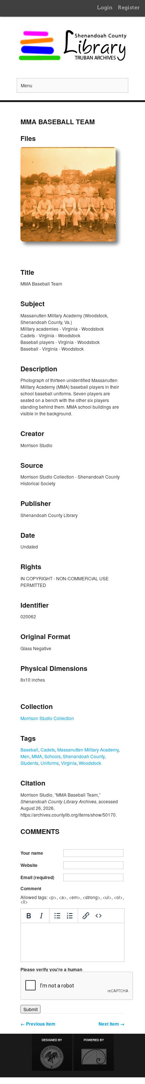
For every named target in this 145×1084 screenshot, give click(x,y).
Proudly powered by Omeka (94, 1052)
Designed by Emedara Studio (52, 1052)
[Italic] (41, 915)
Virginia (69, 763)
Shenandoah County (83, 756)
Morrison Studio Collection (47, 718)
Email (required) (37, 877)
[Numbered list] (70, 915)
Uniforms (50, 763)
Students (29, 763)
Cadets (48, 749)
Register (129, 7)
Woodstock (90, 763)
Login (105, 7)
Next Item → (112, 1023)
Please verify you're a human (51, 969)
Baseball (29, 749)
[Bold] (28, 915)
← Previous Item (37, 1023)
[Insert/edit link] (86, 915)
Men (24, 756)
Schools (52, 756)
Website (29, 865)
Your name (31, 853)
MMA (37, 756)
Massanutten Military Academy (88, 749)
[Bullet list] (57, 915)
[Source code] (98, 915)
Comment (30, 888)
